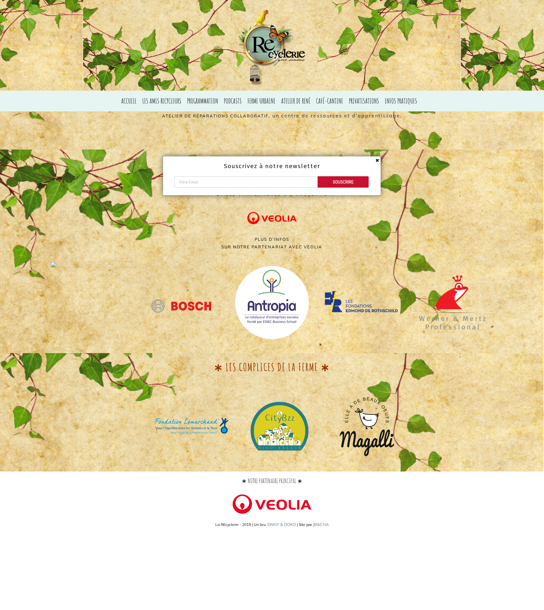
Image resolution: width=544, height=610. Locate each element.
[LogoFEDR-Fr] (362, 264)
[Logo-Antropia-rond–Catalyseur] (272, 264)
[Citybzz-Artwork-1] (279, 397)
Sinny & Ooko (281, 524)
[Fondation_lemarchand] (192, 389)
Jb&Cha (321, 524)
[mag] (367, 397)
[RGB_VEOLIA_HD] (272, 208)
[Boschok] (182, 267)
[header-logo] (452, 264)
